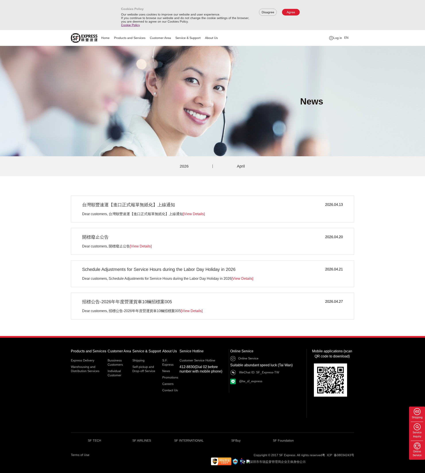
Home (105, 38)
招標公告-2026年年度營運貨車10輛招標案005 (127, 301)
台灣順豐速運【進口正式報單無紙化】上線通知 (128, 204)
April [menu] (241, 166)
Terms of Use (80, 455)
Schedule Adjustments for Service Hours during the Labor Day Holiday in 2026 (159, 269)
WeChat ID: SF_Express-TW (258, 372)
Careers (168, 384)
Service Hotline (192, 351)
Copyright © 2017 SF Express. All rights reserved (288, 455)
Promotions (170, 377)
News (166, 371)
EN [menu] (346, 37)
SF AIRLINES (141, 440)
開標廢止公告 (95, 237)
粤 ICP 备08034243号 (338, 455)
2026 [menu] (184, 166)
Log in (337, 38)
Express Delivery (82, 360)
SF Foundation (283, 440)
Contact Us (170, 390)
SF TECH (94, 440)
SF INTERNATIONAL (189, 440)
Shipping (138, 360)
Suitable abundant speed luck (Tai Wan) (261, 365)
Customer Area (160, 38)
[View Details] (194, 214)
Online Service (241, 351)
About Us (211, 38)
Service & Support (188, 38)
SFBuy (236, 440)
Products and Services (129, 38)
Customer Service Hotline (197, 360)
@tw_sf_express (250, 381)
